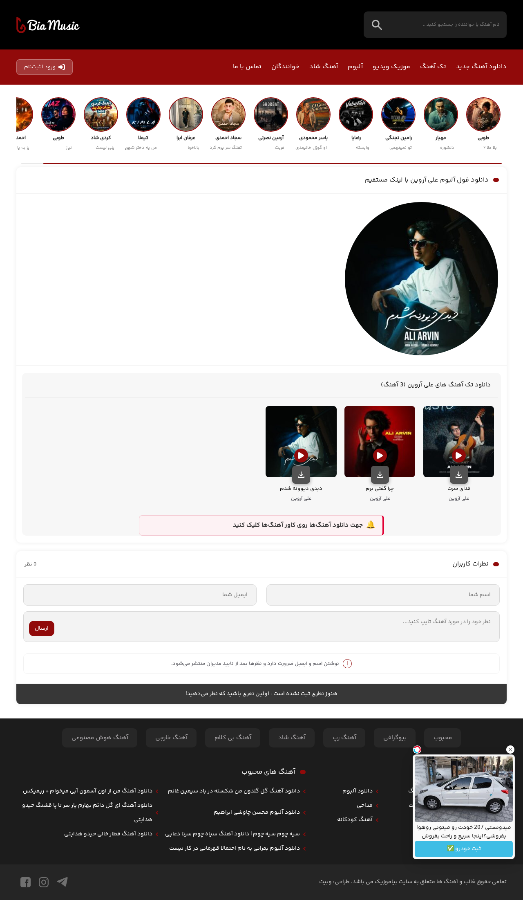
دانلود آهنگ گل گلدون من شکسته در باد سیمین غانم (234, 791)
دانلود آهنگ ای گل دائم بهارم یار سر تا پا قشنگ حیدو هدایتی (87, 812)
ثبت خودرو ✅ (464, 848)
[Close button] (510, 749)
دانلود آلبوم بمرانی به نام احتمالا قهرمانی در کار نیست (234, 848)
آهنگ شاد (323, 67)
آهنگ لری (425, 819)
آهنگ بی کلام (233, 738)
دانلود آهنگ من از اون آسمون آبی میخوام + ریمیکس (87, 791)
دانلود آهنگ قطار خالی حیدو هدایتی (108, 834)
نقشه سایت (423, 805)
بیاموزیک (48, 25)
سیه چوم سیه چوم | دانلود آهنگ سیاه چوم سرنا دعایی (232, 834)
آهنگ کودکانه (355, 819)
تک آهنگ (433, 67)
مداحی (365, 805)
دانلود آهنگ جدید (481, 67)
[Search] (377, 25)
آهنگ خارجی (171, 738)
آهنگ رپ (344, 738)
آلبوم (355, 67)
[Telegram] (62, 882)
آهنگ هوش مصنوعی (100, 738)
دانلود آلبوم (357, 791)
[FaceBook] (25, 882)
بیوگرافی (395, 738)
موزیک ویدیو (391, 67)
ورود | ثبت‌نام (40, 67)
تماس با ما (247, 67)
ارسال (42, 628)
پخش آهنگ (422, 791)
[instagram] (44, 882)
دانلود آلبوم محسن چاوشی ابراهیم (257, 812)
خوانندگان (285, 67)
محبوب (443, 738)
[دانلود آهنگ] (459, 475)
